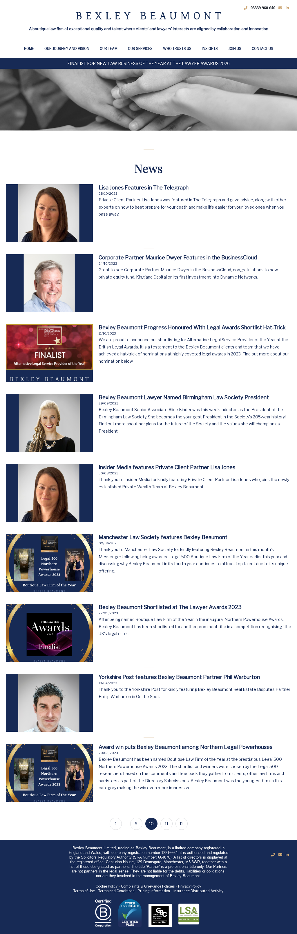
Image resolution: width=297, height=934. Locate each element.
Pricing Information (154, 891)
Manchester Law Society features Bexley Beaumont (163, 537)
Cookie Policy (106, 886)
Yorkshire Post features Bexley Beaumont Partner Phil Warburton (179, 677)
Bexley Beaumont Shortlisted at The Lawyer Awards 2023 (170, 607)
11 (166, 823)
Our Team (108, 48)
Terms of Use (84, 891)
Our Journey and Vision (66, 48)
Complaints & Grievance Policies (148, 886)
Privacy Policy (189, 886)
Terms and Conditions (116, 891)
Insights (210, 48)
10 (151, 823)
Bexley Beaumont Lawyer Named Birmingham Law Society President (184, 397)
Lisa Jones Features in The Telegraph (144, 188)
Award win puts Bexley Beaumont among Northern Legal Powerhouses (185, 747)
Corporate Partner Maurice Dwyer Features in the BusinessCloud (178, 257)
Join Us (234, 48)
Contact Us (262, 48)
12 (182, 823)
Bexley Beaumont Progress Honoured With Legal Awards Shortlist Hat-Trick (192, 327)
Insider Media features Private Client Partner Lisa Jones (167, 467)
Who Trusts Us (177, 48)
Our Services (140, 48)
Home (29, 48)
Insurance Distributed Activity (198, 891)
